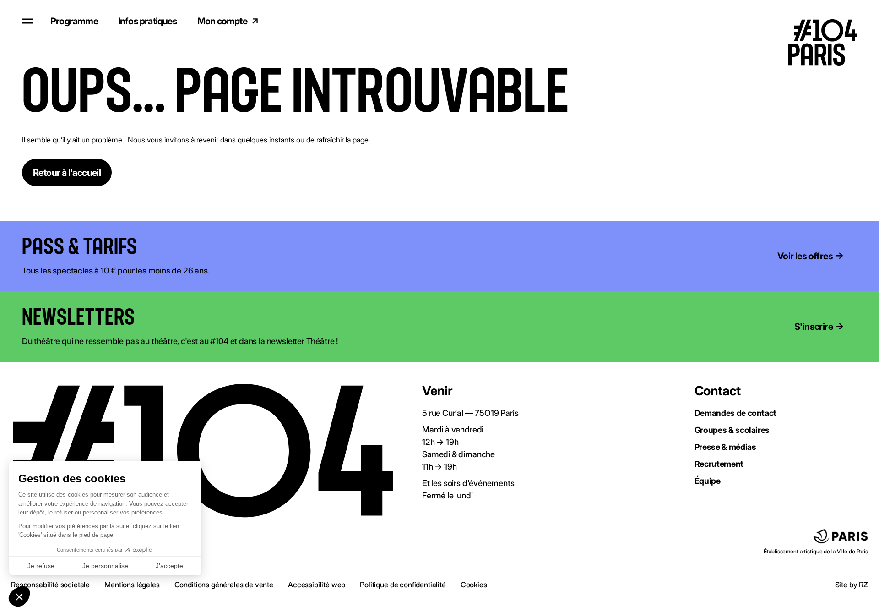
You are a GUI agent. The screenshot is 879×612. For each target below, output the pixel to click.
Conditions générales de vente (223, 584)
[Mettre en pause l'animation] (150, 247)
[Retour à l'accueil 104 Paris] (829, 20)
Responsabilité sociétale (50, 584)
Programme (74, 21)
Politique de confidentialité (403, 584)
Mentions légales (131, 584)
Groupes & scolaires (732, 430)
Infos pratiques (147, 21)
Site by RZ (851, 584)
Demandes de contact (735, 413)
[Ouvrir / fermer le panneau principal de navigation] (27, 21)
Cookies (474, 584)
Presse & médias (725, 447)
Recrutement (719, 464)
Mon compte (222, 21)
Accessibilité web (316, 584)
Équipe (708, 481)
